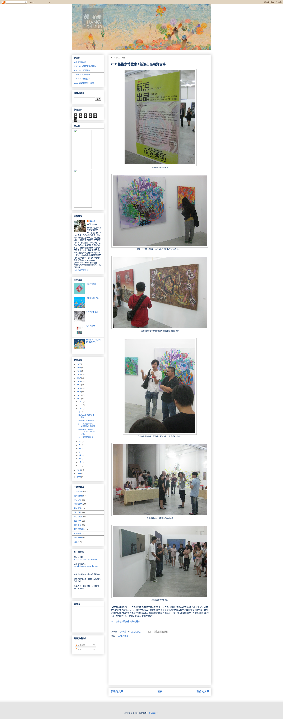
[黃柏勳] (83, 169)
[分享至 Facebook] (163, 631)
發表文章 (81, 645)
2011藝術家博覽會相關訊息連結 (125, 621)
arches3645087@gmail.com (85, 559)
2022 (79, 364)
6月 (80, 448)
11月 (81, 405)
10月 (81, 409)
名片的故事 (90, 326)
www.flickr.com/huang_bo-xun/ (86, 566)
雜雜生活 (77, 508)
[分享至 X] (160, 631)
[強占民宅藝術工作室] (83, 207)
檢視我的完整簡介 (81, 270)
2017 (79, 378)
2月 (80, 462)
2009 (79, 474)
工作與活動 (123, 636)
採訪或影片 (78, 517)
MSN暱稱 (78, 533)
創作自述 (77, 513)
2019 (79, 371)
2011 (79, 399)
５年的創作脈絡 (92, 312)
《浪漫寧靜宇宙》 (93, 298)
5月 (80, 452)
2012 (79, 395)
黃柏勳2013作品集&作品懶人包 (93, 341)
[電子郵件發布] (149, 631)
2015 (79, 385)
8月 (80, 442)
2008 (79, 477)
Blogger (153, 713)
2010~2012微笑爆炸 (82, 79)
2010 (79, 470)
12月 (81, 402)
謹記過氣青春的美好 (86, 421)
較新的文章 (117, 691)
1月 (80, 466)
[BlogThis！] (157, 631)
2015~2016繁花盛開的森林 (85, 66)
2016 (79, 381)
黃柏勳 (92, 221)
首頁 (159, 691)
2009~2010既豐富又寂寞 (84, 83)
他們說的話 (78, 504)
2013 (79, 392)
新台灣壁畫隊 (79, 529)
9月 (80, 412)
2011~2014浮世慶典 (82, 75)
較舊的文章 (202, 691)
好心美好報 (78, 538)
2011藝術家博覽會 (85, 437)
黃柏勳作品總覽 (80, 62)
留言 (79, 650)
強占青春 (77, 525)
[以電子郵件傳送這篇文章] (155, 631)
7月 (80, 445)
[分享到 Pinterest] (166, 631)
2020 (79, 368)
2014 (79, 388)
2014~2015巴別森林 (82, 70)
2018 (79, 374)
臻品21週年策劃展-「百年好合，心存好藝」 (86, 432)
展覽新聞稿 (78, 496)
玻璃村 (76, 542)
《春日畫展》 (91, 284)
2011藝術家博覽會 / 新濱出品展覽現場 (86, 425)
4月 (80, 455)
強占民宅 (77, 521)
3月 (80, 459)
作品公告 (77, 500)
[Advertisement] (160, 663)
